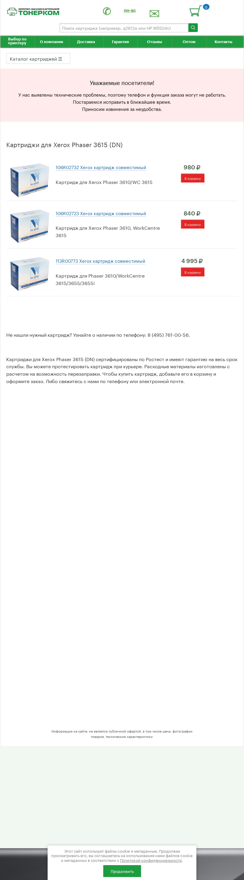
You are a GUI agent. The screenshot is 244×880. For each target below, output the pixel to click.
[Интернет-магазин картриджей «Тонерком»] (33, 10)
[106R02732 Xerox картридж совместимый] (29, 179)
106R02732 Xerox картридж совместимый (101, 166)
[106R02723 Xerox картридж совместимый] (29, 225)
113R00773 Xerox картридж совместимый (100, 260)
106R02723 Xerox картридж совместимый (101, 212)
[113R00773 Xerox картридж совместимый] (29, 272)
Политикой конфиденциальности (151, 860)
